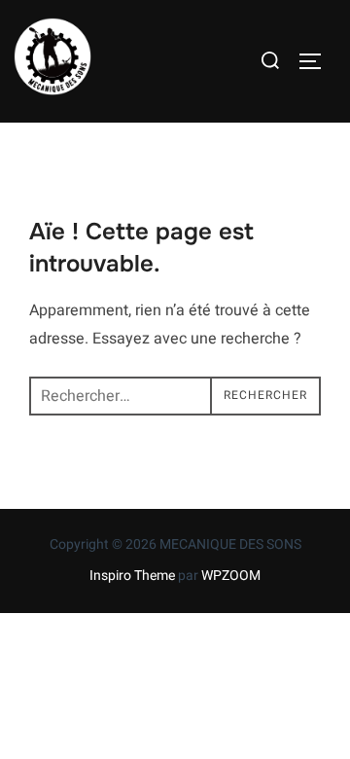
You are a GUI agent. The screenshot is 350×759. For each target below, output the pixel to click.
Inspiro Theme (132, 575)
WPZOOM (231, 575)
